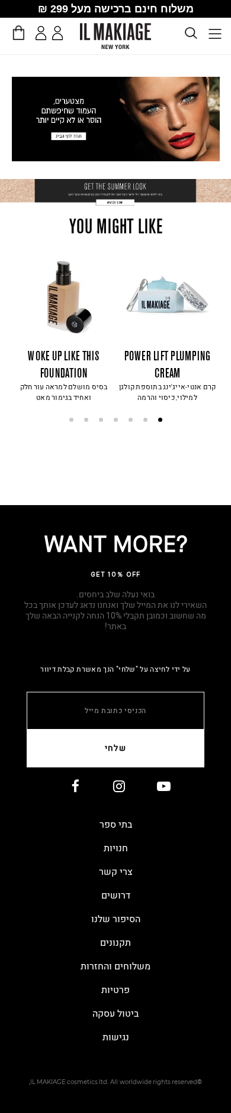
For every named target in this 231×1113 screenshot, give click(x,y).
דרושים (115, 896)
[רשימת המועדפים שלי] (59, 35)
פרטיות (115, 990)
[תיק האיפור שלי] (18, 32)
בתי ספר (116, 825)
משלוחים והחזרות (115, 966)
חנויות (116, 848)
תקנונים (115, 943)
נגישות (115, 1037)
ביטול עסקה (115, 1014)
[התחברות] (41, 33)
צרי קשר (116, 872)
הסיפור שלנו (115, 919)
